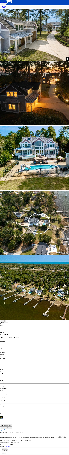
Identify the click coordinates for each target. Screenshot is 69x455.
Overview (4, 6)
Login (1, 4)
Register (4, 4)
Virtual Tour (6, 322)
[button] (34, 35)
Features (3, 7)
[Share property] (5, 321)
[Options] (1, 321)
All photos (2, 322)
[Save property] (3, 321)
